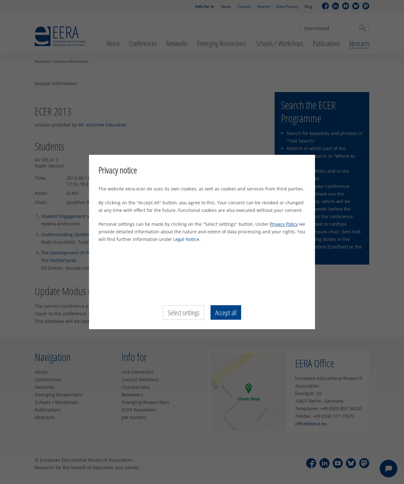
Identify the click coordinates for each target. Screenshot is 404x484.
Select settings (183, 312)
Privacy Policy (284, 224)
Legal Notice (186, 239)
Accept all (225, 312)
